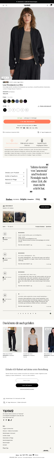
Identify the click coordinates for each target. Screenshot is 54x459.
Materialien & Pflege (8, 438)
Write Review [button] (45, 207)
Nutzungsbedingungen (27, 457)
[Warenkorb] (50, 5)
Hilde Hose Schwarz (7, 353)
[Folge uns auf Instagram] (9, 420)
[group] (10, 206)
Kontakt (5, 445)
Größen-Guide (6, 435)
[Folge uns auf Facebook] (4, 420)
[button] (27, 92)
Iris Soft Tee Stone (27, 353)
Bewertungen (6, 442)
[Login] (47, 5)
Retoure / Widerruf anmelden (10, 431)
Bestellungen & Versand (9, 433)
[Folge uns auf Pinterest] (6, 420)
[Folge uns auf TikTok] (11, 420)
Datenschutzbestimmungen (27, 389)
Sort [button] (4, 226)
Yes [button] (31, 244)
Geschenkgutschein (8, 440)
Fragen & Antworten (8, 428)
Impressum (20, 457)
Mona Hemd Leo (48, 353)
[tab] (40, 227)
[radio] (5, 101)
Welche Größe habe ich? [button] (45, 106)
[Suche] (6, 5)
